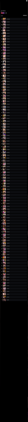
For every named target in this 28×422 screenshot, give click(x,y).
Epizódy (2, 15)
